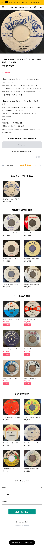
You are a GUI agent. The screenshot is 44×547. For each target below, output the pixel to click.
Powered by (19, 525)
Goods (4, 501)
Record (5, 488)
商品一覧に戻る (22, 512)
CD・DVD (6, 494)
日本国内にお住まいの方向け (22, 151)
